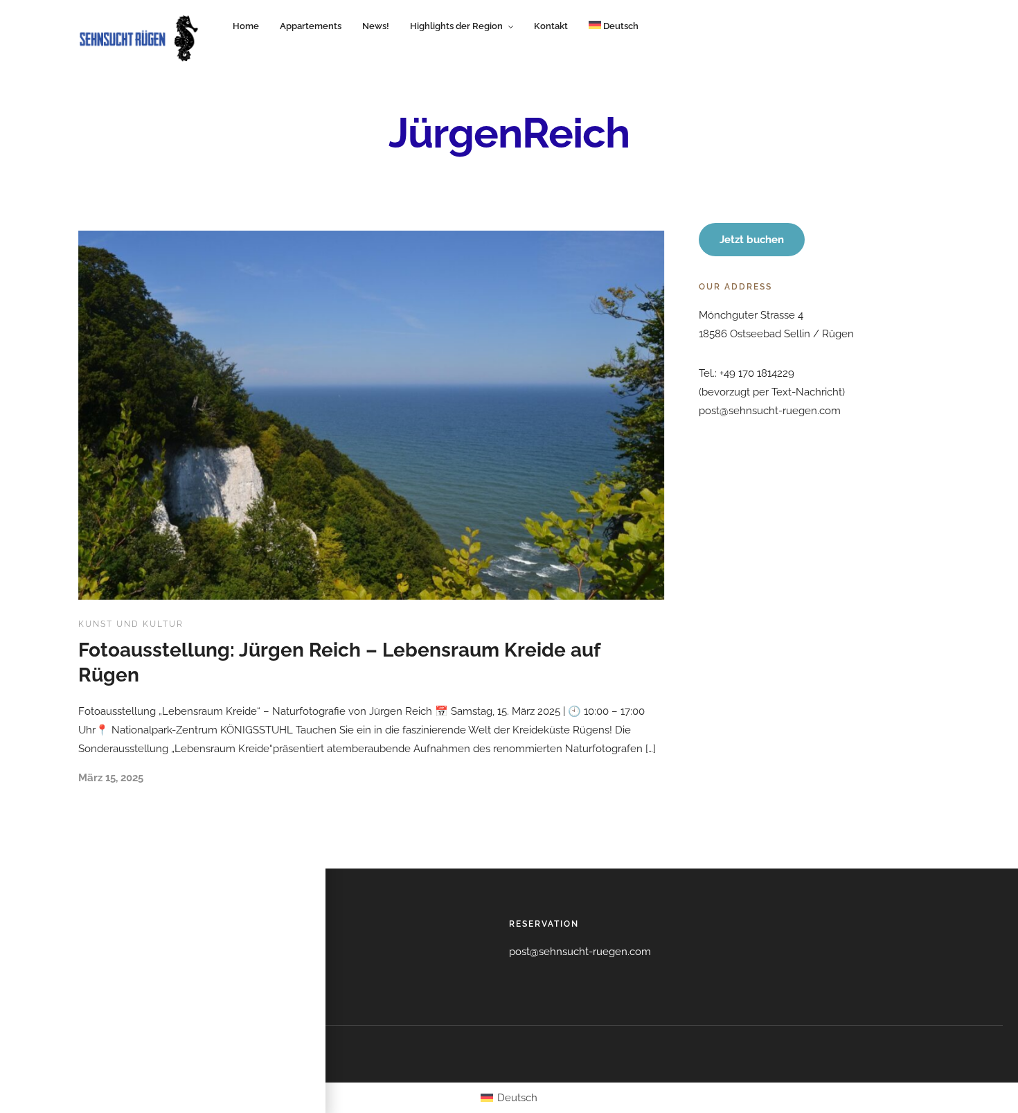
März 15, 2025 (110, 778)
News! (375, 26)
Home (246, 26)
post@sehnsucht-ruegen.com (580, 951)
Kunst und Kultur (131, 624)
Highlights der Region (456, 26)
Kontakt (551, 26)
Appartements (310, 26)
